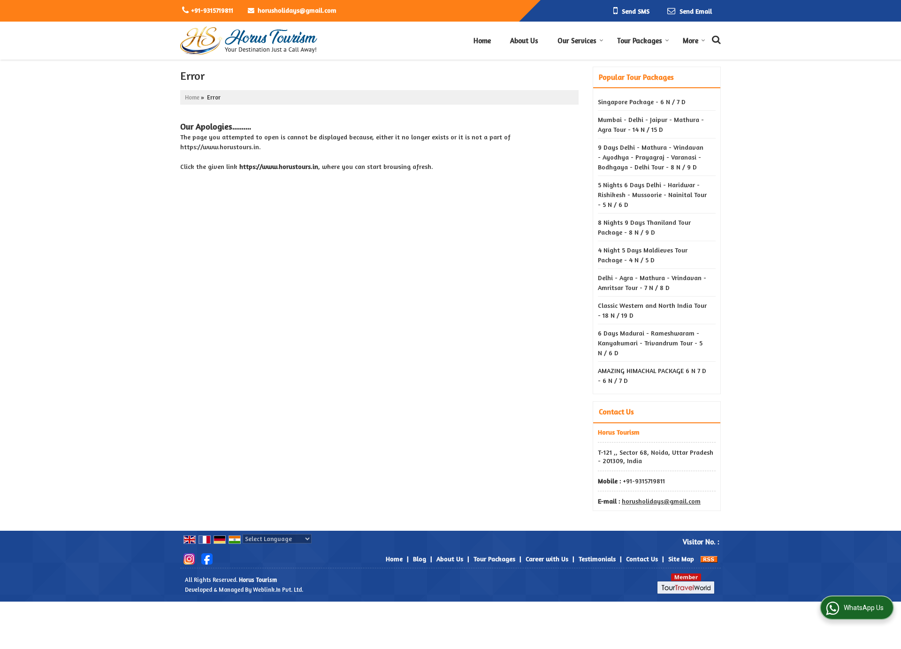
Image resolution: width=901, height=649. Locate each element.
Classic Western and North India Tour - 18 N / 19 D (652, 310)
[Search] (715, 38)
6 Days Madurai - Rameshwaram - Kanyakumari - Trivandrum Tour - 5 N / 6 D (650, 343)
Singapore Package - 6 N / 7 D (642, 102)
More (690, 40)
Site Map (681, 559)
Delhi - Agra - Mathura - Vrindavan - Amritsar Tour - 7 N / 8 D (652, 282)
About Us (524, 40)
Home (482, 40)
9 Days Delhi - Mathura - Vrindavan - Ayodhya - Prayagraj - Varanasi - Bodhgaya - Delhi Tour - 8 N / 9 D (650, 157)
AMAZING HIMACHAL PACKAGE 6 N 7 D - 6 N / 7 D (652, 375)
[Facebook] (207, 558)
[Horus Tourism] (249, 40)
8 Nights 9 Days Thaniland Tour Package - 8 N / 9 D (644, 227)
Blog (419, 559)
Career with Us (547, 559)
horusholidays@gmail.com (297, 10)
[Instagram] (189, 558)
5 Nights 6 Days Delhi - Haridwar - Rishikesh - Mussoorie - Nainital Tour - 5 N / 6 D (652, 194)
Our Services (576, 40)
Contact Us (642, 559)
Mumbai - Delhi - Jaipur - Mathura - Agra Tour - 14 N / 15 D (651, 124)
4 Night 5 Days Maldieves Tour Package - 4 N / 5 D (642, 255)
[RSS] (709, 559)
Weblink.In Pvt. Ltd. (278, 589)
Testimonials (597, 559)
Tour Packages (639, 40)
